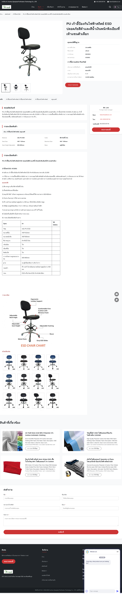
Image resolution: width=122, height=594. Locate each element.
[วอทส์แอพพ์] (116, 300)
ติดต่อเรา (85, 7)
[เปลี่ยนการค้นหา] (109, 7)
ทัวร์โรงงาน (61, 7)
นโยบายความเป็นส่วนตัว (48, 580)
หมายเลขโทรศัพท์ (8, 504)
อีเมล (63, 504)
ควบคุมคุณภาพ (73, 7)
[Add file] (86, 591)
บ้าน (33, 7)
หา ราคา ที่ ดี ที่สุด (32, 448)
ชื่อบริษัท (64, 494)
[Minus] (117, 552)
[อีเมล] (116, 294)
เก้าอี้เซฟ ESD (16, 14)
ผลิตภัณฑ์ (7, 14)
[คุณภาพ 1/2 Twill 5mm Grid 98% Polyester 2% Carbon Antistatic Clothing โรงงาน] (13, 441)
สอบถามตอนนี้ (105, 129)
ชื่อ (5, 494)
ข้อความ (6, 514)
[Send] (117, 591)
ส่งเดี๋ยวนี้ (61, 532)
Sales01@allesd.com (114, 1)
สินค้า (40, 7)
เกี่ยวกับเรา (50, 7)
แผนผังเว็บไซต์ (46, 575)
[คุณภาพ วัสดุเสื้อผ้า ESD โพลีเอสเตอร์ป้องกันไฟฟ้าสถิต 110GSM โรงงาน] (74, 441)
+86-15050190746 (105, 119)
